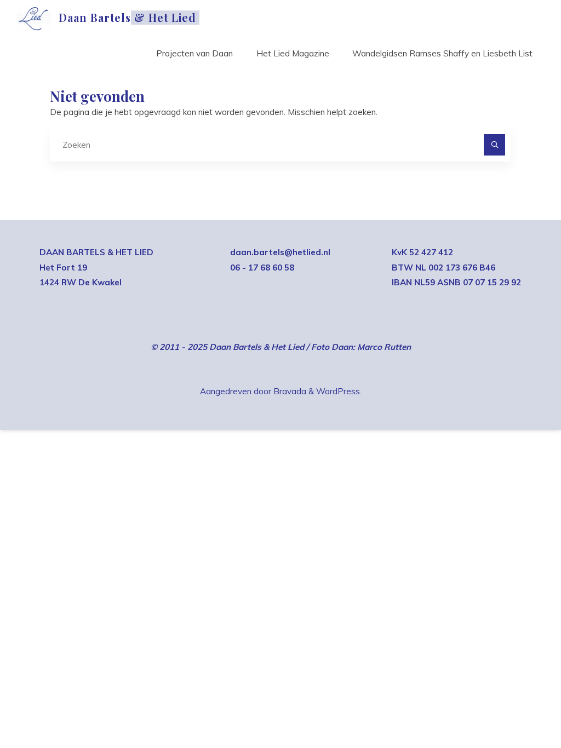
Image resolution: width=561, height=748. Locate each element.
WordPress (338, 391)
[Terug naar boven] (518, 705)
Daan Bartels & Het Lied (127, 17)
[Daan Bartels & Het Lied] (33, 18)
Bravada (288, 391)
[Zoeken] (495, 145)
